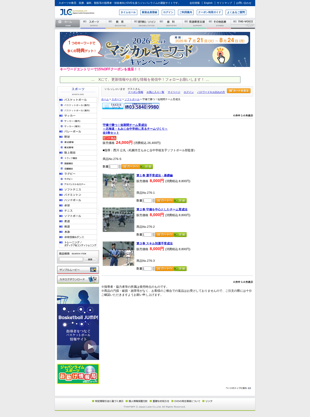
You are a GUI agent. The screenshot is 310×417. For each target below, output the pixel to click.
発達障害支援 (195, 24)
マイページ (174, 92)
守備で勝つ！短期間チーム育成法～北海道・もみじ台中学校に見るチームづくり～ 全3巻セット (135, 128)
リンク (207, 401)
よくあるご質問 (236, 12)
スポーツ (93, 24)
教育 (119, 24)
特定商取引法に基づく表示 (107, 401)
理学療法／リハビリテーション (144, 24)
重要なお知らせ (159, 401)
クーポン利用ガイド (209, 12)
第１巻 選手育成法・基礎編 (154, 175)
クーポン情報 (135, 92)
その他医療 (219, 24)
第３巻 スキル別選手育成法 (154, 243)
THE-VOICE (243, 24)
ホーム (68, 24)
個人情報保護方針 (136, 401)
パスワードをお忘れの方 (211, 92)
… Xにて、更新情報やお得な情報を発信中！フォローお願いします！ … (150, 80)
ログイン (168, 12)
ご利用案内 (185, 12)
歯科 (170, 24)
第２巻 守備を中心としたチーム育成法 (161, 209)
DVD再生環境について (186, 401)
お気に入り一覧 (155, 92)
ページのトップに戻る (155, 388)
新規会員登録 (149, 12)
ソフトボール (132, 99)
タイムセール (128, 12)
